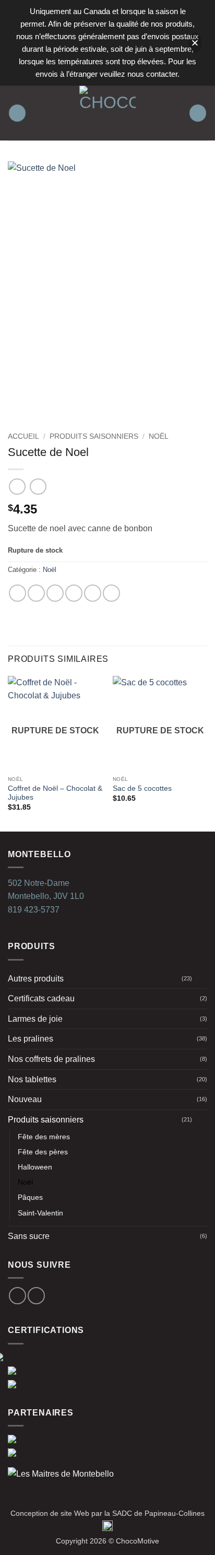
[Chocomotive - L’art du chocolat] (107, 113)
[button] (17, 113)
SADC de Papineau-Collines (158, 1513)
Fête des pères (43, 1152)
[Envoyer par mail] (73, 593)
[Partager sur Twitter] (55, 593)
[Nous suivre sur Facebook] (17, 1295)
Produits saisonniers (94, 436)
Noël (159, 436)
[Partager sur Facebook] (36, 593)
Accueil (23, 436)
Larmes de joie (35, 1018)
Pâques (30, 1197)
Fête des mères (44, 1136)
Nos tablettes (32, 1079)
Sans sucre (29, 1236)
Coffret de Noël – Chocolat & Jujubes (55, 793)
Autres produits (36, 978)
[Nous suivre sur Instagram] (36, 1295)
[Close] (194, 43)
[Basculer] (201, 978)
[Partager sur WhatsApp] (17, 593)
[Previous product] (38, 486)
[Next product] (17, 486)
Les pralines (30, 1038)
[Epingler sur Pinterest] (92, 593)
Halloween (35, 1167)
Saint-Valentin (40, 1213)
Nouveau (25, 1099)
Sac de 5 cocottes (142, 788)
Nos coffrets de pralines (51, 1059)
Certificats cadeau (41, 998)
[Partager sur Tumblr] (111, 593)
